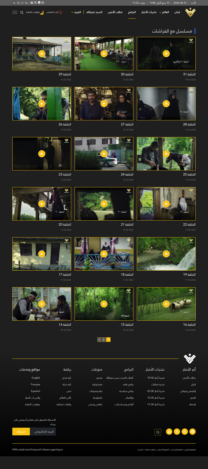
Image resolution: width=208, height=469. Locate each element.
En (18, 2)
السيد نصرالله (94, 12)
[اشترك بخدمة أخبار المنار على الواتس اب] (184, 432)
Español (35, 391)
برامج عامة (128, 384)
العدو (193, 397)
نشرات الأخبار (148, 12)
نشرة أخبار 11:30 (156, 404)
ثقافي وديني (95, 404)
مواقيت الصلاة (33, 12)
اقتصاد (192, 404)
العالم (165, 12)
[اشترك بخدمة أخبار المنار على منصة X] (177, 432)
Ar (14, 2)
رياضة (67, 369)
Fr (23, 2)
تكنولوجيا (97, 397)
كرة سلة (67, 384)
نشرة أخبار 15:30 (156, 397)
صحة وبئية (97, 384)
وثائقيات (129, 397)
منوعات (97, 369)
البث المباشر (52, 12)
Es (26, 2)
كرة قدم (67, 377)
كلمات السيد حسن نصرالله (119, 377)
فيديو (99, 377)
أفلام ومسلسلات (124, 404)
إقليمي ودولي (188, 391)
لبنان (177, 12)
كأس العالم (65, 397)
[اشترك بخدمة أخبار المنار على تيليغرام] (192, 432)
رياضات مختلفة (64, 404)
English (36, 377)
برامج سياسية (126, 391)
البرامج (132, 12)
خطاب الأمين (115, 12)
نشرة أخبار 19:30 (156, 377)
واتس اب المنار (32, 397)
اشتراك (21, 431)
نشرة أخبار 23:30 (156, 391)
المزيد (77, 12)
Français (35, 384)
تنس (69, 391)
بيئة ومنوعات (95, 391)
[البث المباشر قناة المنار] (169, 432)
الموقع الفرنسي (176, 449)
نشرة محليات (158, 384)
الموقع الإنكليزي (190, 449)
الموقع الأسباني (163, 449)
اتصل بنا (140, 449)
